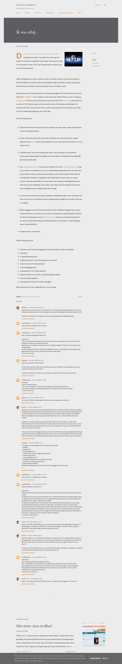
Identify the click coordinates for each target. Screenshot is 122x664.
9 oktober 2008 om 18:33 (39, 484)
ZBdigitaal (20, 100)
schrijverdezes (26, 323)
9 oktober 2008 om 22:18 (39, 557)
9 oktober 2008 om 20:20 (34, 522)
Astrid (24, 407)
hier (25, 97)
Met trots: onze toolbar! (34, 625)
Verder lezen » (71, 651)
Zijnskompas (49, 12)
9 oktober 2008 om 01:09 (36, 397)
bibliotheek (95, 63)
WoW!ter (25, 307)
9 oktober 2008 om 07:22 (34, 407)
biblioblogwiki (49, 217)
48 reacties (26, 651)
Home (18, 12)
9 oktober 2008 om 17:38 (39, 474)
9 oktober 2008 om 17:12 (35, 443)
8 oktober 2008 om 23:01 (36, 360)
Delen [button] (94, 53)
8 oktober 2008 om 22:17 (36, 307)
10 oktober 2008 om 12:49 (34, 578)
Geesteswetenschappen (66, 12)
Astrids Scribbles (26, 5)
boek (33, 142)
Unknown (24, 360)
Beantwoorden (28, 319)
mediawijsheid (96, 65)
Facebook (38, 12)
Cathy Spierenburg (70, 167)
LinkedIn (27, 12)
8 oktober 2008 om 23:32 (39, 380)
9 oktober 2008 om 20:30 (34, 535)
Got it (105, 658)
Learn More (95, 658)
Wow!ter (66, 100)
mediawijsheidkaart (30, 167)
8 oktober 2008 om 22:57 (39, 332)
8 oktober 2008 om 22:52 (39, 323)
